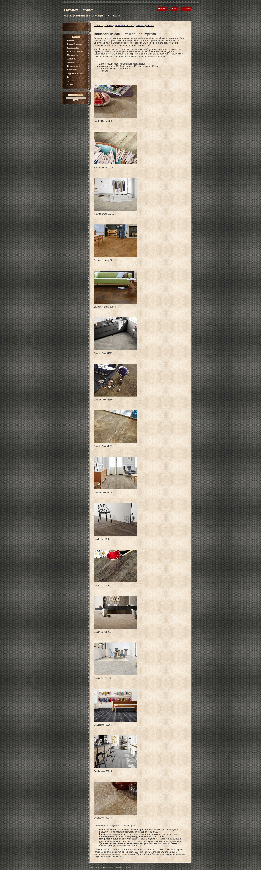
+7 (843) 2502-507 (113, 16)
